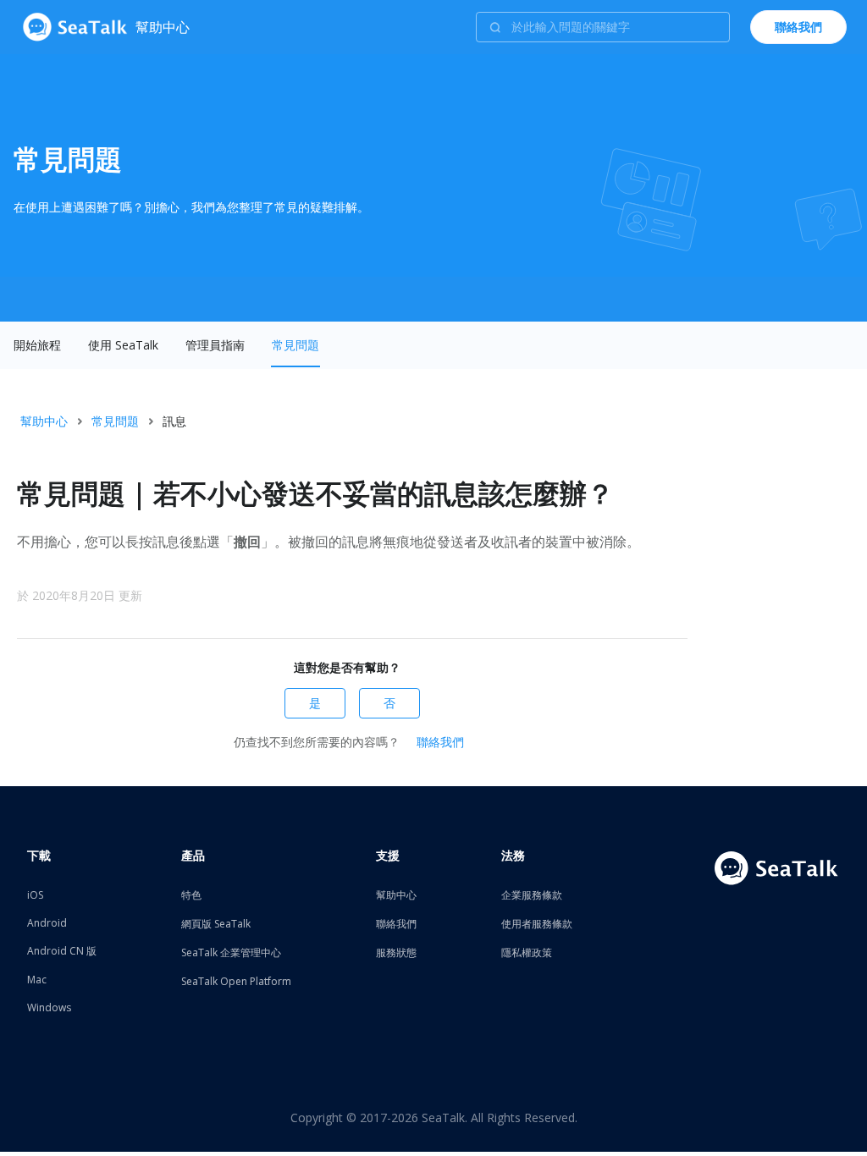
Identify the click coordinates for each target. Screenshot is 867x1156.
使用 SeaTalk (123, 345)
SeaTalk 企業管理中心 (231, 952)
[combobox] (603, 27)
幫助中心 (44, 421)
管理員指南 (215, 345)
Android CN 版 (62, 951)
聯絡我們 (440, 742)
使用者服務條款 (536, 924)
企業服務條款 (531, 895)
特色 (191, 895)
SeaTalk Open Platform (236, 981)
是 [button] (315, 703)
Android (47, 923)
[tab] (37, 345)
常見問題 (295, 345)
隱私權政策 (526, 952)
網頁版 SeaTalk (216, 924)
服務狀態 (396, 952)
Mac (37, 979)
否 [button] (389, 703)
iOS (35, 895)
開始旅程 (37, 345)
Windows (49, 1007)
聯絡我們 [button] (798, 27)
